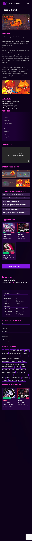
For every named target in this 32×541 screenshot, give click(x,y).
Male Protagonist (8, 369)
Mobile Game (11, 372)
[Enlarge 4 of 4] (28, 182)
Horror (11, 367)
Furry (20, 361)
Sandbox (25, 375)
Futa (24, 361)
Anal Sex (5, 353)
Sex (3, 377)
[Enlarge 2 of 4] (28, 172)
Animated (13, 353)
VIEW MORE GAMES (15, 266)
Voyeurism (21, 380)
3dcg (21, 350)
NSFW (23, 372)
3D (2, 325)
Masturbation (21, 369)
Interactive (5, 336)
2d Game (13, 350)
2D (2, 323)
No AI (18, 372)
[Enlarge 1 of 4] (13, 172)
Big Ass (25, 353)
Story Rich (25, 377)
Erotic (10, 358)
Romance (4, 339)
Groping (9, 364)
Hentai (4, 367)
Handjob (16, 364)
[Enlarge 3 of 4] (13, 182)
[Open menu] (28, 3)
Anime (19, 353)
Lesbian (17, 367)
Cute (18, 356)
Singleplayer (16, 377)
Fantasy (4, 334)
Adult (27, 350)
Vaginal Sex (13, 380)
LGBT (23, 367)
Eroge (4, 358)
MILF (3, 372)
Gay (3, 364)
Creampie (12, 356)
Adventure (5, 328)
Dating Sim (5, 331)
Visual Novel (5, 342)
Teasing (4, 380)
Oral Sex (5, 375)
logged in (13, 282)
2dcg (7, 350)
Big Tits (4, 356)
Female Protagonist (9, 361)
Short (8, 377)
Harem (23, 364)
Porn (11, 375)
